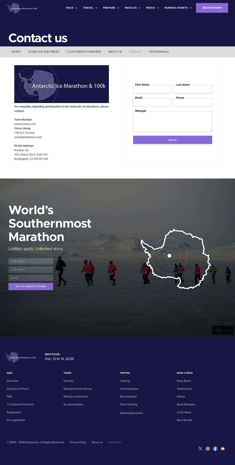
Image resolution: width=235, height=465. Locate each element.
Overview (12, 381)
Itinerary (68, 381)
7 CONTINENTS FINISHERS (83, 51)
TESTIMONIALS (159, 51)
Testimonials (184, 389)
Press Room (184, 381)
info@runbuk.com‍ (25, 124)
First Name (142, 85)
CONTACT (135, 51)
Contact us (114, 442)
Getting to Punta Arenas (77, 389)
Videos (181, 396)
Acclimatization (129, 389)
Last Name (183, 85)
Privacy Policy (78, 442)
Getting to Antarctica (75, 396)
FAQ (9, 396)
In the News (184, 412)
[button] (72, 8)
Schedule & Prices (18, 389)
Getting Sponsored (131, 413)
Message (140, 111)
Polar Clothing (128, 404)
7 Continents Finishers (20, 404)
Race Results (184, 420)
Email (138, 98)
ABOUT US (115, 51)
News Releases (186, 404)
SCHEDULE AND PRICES (44, 51)
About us (97, 442)
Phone (180, 98)
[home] (22, 7)
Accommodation (73, 404)
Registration (14, 412)
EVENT (16, 51)
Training (125, 381)
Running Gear (128, 396)
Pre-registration (16, 420)
